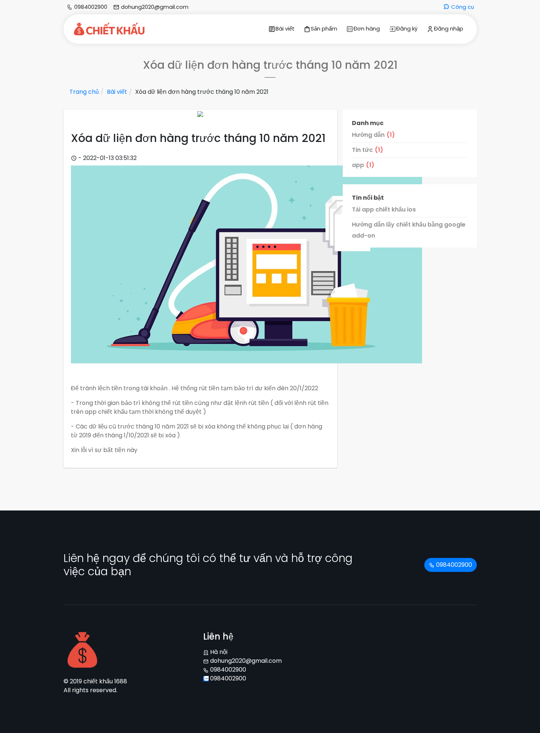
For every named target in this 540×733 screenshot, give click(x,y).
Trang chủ (84, 92)
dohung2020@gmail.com (245, 661)
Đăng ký (407, 28)
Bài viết (285, 28)
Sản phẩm (324, 28)
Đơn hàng (366, 28)
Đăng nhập (448, 28)
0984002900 (453, 565)
